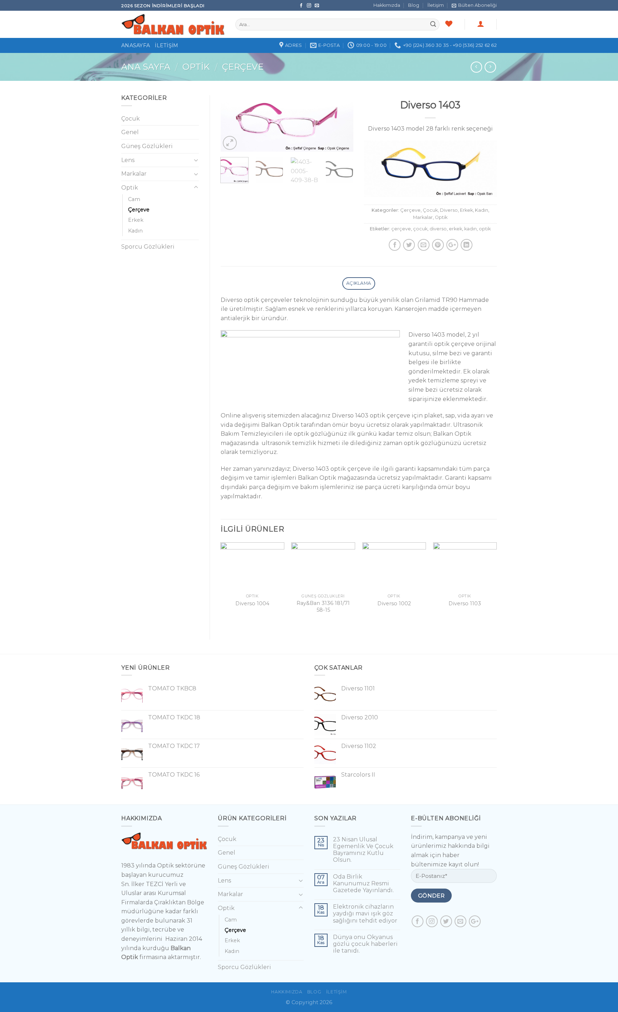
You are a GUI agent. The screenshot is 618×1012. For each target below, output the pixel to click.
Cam (134, 199)
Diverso (449, 210)
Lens (127, 160)
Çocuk (430, 210)
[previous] (232, 125)
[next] (341, 125)
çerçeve (401, 228)
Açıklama (358, 283)
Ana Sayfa (145, 67)
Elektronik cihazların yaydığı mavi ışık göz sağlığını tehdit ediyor (365, 913)
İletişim (435, 5)
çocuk (420, 228)
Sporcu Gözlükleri (148, 246)
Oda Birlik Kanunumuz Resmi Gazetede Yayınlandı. (363, 883)
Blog (413, 5)
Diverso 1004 (252, 603)
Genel (130, 132)
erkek (455, 228)
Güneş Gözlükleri (147, 146)
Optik (196, 67)
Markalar (423, 217)
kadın (470, 228)
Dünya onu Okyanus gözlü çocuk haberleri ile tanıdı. (365, 944)
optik (485, 228)
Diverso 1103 (464, 603)
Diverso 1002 (394, 603)
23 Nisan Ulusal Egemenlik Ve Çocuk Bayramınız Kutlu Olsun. (363, 850)
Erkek (466, 210)
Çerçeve (243, 67)
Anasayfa (135, 45)
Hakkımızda (386, 5)
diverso (438, 228)
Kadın (481, 210)
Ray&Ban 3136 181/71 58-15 (323, 606)
